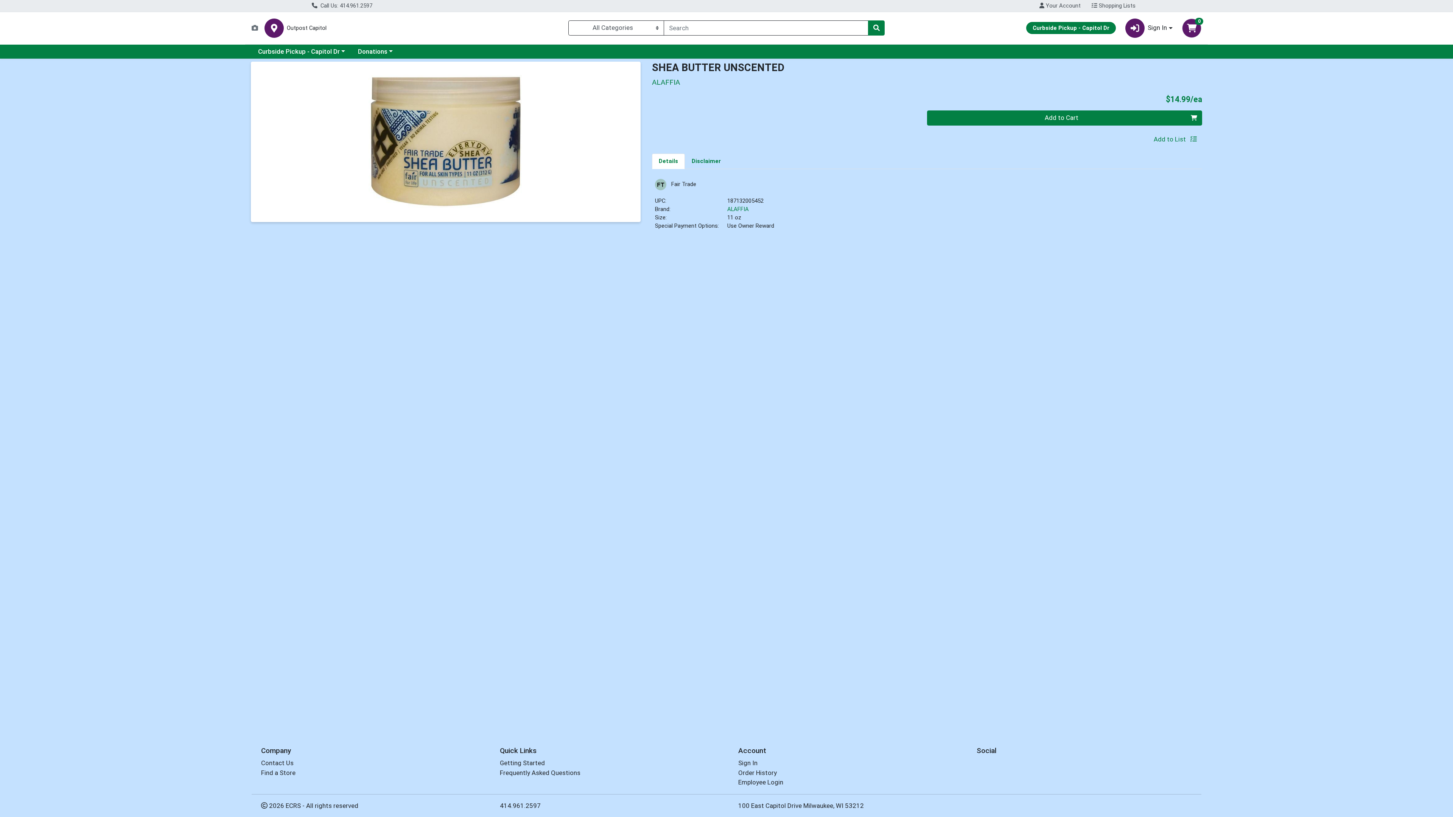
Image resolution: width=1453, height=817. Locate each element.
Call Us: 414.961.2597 (345, 5)
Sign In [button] (1157, 27)
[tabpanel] (927, 207)
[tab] (668, 161)
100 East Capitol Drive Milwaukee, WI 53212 (801, 805)
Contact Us (277, 763)
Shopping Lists (1116, 5)
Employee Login (760, 782)
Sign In (748, 763)
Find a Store (278, 773)
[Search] (876, 28)
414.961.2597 (520, 805)
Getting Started (522, 763)
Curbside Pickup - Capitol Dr (299, 51)
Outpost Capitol (307, 28)
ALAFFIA (738, 209)
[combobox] (766, 28)
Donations (372, 51)
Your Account (1062, 5)
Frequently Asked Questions (540, 773)
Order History (757, 773)
